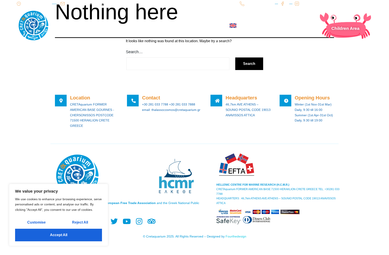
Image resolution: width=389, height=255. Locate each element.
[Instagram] (139, 221)
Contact (214, 25)
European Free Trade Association (130, 203)
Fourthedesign (236, 236)
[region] (58, 215)
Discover (137, 25)
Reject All (80, 222)
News (164, 25)
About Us (87, 25)
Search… (134, 52)
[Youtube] (126, 221)
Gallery (188, 25)
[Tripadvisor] (151, 221)
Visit (113, 25)
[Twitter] (114, 221)
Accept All (58, 235)
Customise (36, 222)
